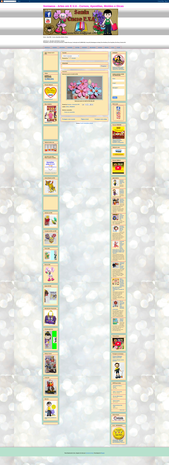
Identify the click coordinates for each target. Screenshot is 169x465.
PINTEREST (84, 47)
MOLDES (100, 47)
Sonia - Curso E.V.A (117, 391)
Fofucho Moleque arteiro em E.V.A (122, 182)
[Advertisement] (50, 132)
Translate (73, 58)
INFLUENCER (93, 47)
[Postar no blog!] (87, 104)
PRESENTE (72, 106)
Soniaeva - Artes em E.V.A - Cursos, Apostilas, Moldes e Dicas (83, 6)
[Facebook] (118, 110)
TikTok (112, 47)
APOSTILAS (47, 47)
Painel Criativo (116, 400)
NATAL (67, 106)
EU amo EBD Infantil (117, 396)
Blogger (102, 453)
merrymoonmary (89, 453)
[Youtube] (118, 114)
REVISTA (107, 47)
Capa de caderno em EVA (121, 320)
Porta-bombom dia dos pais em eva (122, 217)
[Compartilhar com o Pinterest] (92, 104)
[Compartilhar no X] (89, 104)
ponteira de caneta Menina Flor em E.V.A (122, 228)
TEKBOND (54, 47)
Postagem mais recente (68, 119)
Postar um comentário (69, 112)
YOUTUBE (77, 47)
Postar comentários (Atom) (86, 123)
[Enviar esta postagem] (83, 104)
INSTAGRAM (62, 47)
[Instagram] (118, 118)
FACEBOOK (69, 47)
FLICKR (118, 47)
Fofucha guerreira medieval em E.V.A (122, 191)
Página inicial (85, 119)
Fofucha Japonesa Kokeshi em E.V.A (122, 201)
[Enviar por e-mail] (86, 104)
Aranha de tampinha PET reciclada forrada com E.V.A (122, 265)
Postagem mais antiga (101, 119)
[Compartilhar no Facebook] (91, 104)
